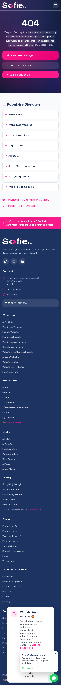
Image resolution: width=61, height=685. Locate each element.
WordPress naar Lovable (14, 342)
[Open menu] (56, 5)
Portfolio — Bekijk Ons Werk (21, 205)
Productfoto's (9, 526)
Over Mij (6, 601)
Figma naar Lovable (11, 336)
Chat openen (27, 668)
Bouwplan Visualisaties (13, 551)
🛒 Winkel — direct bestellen (15, 407)
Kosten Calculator (11, 586)
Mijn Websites (8, 417)
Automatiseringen (11, 489)
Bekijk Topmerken (19, 74)
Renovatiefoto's (10, 541)
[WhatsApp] (5, 261)
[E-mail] (14, 261)
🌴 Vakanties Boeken (12, 422)
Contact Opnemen (20, 65)
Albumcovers (8, 499)
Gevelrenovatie (9, 504)
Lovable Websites (10, 331)
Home (5, 387)
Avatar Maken (8, 469)
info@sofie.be (14, 289)
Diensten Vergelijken (12, 581)
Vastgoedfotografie (12, 536)
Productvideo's (9, 531)
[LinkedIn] (22, 261)
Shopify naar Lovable (12, 347)
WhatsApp (12, 294)
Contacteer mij (35, 510)
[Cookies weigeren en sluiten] (47, 613)
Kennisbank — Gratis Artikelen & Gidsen (27, 199)
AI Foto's (6, 439)
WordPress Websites (12, 326)
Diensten (6, 392)
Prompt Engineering (12, 494)
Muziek (5, 596)
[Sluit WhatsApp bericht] (55, 653)
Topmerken (8, 402)
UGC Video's (8, 459)
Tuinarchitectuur (10, 546)
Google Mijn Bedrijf (11, 484)
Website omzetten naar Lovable (17, 352)
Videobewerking (10, 454)
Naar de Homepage (22, 55)
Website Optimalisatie (13, 367)
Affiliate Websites (10, 357)
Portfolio (7, 591)
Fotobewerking (10, 449)
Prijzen (5, 412)
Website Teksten (10, 362)
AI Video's (7, 444)
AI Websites (7, 321)
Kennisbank (8, 576)
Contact (6, 397)
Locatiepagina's (10, 372)
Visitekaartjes (9, 561)
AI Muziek (6, 464)
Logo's (5, 556)
